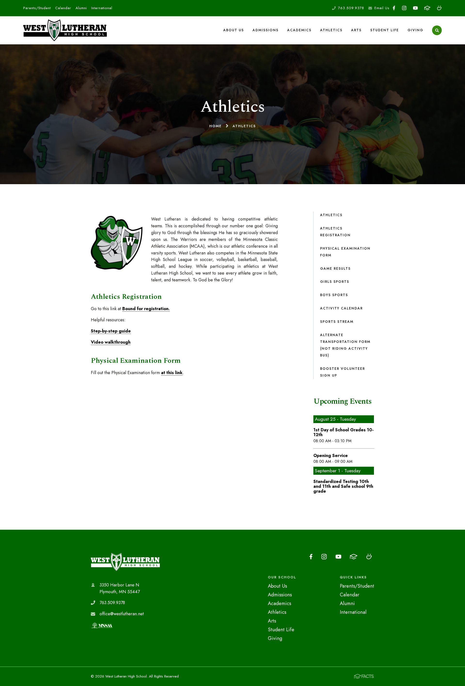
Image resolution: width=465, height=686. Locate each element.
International (101, 8)
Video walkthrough (111, 342)
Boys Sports (334, 294)
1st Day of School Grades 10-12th (343, 432)
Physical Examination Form (345, 252)
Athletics (331, 30)
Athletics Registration (335, 231)
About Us (233, 30)
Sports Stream (337, 321)
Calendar (63, 8)
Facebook (394, 8)
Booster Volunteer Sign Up (342, 372)
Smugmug (439, 8)
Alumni (81, 8)
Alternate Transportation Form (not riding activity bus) (345, 345)
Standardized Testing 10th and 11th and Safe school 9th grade (343, 486)
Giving (415, 30)
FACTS (427, 8)
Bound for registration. (146, 309)
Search (437, 30)
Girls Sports (334, 281)
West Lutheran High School (125, 562)
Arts (356, 30)
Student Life (384, 30)
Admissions (266, 30)
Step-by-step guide (111, 331)
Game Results (335, 268)
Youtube (415, 8)
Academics (299, 30)
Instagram (404, 8)
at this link (172, 373)
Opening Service (330, 455)
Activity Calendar (341, 308)
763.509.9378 (351, 8)
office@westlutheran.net (122, 614)
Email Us (381, 8)
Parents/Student (37, 8)
